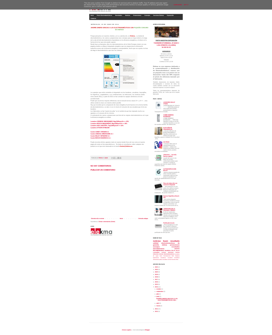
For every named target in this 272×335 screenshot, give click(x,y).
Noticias (127, 15)
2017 (156, 279)
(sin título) (166, 142)
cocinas (164, 252)
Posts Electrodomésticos (104, 15)
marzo (158, 306)
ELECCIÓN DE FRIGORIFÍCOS (167, 128)
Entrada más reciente (97, 218)
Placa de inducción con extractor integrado (170, 184)
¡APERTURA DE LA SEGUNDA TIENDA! (169, 209)
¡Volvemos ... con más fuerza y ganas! (169, 155)
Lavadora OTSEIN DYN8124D (100, 127)
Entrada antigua (143, 218)
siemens (177, 248)
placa (160, 259)
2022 (156, 269)
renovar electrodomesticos (166, 254)
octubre (158, 289)
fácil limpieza (176, 255)
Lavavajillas (156, 252)
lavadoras (168, 250)
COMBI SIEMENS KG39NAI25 (168, 115)
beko (161, 255)
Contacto (93, 18)
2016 (156, 282)
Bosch (178, 250)
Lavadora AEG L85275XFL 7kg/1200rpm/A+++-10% (107, 125)
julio (157, 294)
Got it (186, 5)
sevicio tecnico (172, 259)
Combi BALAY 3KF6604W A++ (100, 136)
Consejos (147, 15)
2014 (156, 287)
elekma (164, 245)
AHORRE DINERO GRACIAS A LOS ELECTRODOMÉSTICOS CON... (167, 299)
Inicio (92, 15)
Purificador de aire (168, 223)
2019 (156, 274)
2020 (156, 272)
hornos (178, 252)
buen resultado (171, 241)
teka (177, 259)
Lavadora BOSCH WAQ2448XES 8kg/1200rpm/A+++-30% (109, 123)
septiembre (160, 291)
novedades (175, 247)
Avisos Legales (126, 330)
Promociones (137, 15)
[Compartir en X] (116, 158)
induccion (156, 254)
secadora (165, 259)
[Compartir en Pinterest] (120, 158)
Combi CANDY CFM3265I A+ (100, 132)
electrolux (171, 252)
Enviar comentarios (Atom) (107, 221)
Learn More (178, 5)
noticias (157, 241)
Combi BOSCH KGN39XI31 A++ (101, 138)
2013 (156, 309)
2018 (156, 277)
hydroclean (156, 257)
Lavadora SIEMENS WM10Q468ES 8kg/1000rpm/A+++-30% (110, 121)
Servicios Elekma (158, 15)
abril (157, 303)
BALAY (173, 250)
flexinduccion (167, 255)
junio (158, 296)
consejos (156, 247)
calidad (155, 243)
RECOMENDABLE (158, 250)
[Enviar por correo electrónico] (112, 158)
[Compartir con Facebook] (118, 158)
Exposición (170, 15)
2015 (156, 284)
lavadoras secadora (167, 257)
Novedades (118, 15)
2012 (156, 311)
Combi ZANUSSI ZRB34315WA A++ (102, 134)
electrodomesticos (158, 248)
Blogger (147, 330)
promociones (175, 245)
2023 (156, 267)
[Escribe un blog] (114, 158)
